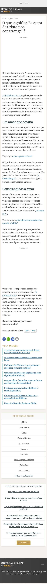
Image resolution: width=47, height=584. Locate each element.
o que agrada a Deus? (22, 156)
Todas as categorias (23, 476)
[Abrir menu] (42, 564)
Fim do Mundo (24, 438)
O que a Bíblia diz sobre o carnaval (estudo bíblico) (23, 499)
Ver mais (22, 542)
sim (27, 331)
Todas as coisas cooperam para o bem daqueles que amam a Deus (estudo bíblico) (23, 516)
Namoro (24, 449)
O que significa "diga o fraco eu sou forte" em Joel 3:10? (23, 508)
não (33, 331)
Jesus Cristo (24, 443)
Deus (24, 432)
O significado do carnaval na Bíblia (23, 492)
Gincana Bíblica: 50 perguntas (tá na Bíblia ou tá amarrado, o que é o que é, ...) (23, 525)
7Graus (13, 572)
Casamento (24, 427)
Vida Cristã (24, 470)
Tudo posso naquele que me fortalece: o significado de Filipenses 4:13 (23, 534)
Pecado (24, 454)
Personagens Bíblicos (24, 459)
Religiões (24, 465)
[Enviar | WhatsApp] (8, 339)
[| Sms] (12, 339)
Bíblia (24, 422)
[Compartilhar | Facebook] (4, 339)
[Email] (17, 339)
